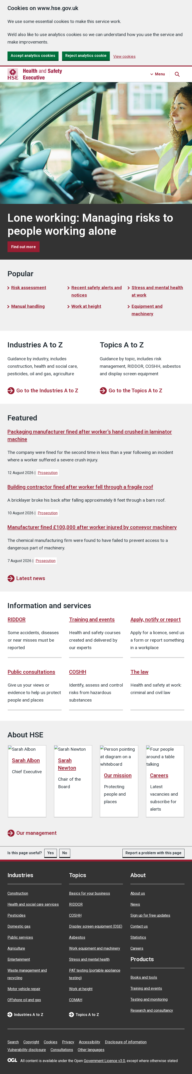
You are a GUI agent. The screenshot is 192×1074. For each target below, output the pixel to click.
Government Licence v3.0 (104, 1061)
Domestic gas (18, 926)
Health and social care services (33, 904)
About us (137, 893)
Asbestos (77, 937)
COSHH (77, 672)
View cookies (124, 56)
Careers (159, 775)
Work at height (86, 306)
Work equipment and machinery (94, 948)
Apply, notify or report (155, 619)
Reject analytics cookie (86, 55)
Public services (20, 937)
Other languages (91, 1050)
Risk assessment (28, 287)
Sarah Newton (67, 764)
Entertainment (18, 959)
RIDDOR (17, 619)
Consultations (62, 1050)
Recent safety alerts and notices (96, 291)
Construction (17, 893)
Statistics (138, 937)
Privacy (68, 1042)
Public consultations (31, 672)
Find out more (25, 247)
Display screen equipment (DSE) (95, 926)
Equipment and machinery (147, 310)
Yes (50, 853)
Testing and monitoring (149, 999)
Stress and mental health (89, 959)
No (64, 853)
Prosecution (48, 473)
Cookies (50, 1042)
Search (13, 1042)
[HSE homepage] (34, 74)
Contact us (139, 926)
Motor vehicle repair (23, 989)
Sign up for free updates (150, 915)
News (135, 904)
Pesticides (16, 915)
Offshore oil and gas (24, 1000)
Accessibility (89, 1042)
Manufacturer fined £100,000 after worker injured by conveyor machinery (92, 527)
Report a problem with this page (153, 853)
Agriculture (16, 948)
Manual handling (28, 306)
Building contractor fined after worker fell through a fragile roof (80, 487)
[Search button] (177, 74)
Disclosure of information (126, 1042)
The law (139, 672)
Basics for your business (89, 893)
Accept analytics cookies (33, 55)
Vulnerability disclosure (26, 1050)
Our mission (118, 775)
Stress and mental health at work (157, 291)
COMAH (75, 1000)
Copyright (31, 1042)
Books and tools (143, 977)
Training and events (92, 619)
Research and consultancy (151, 1010)
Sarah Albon (26, 760)
